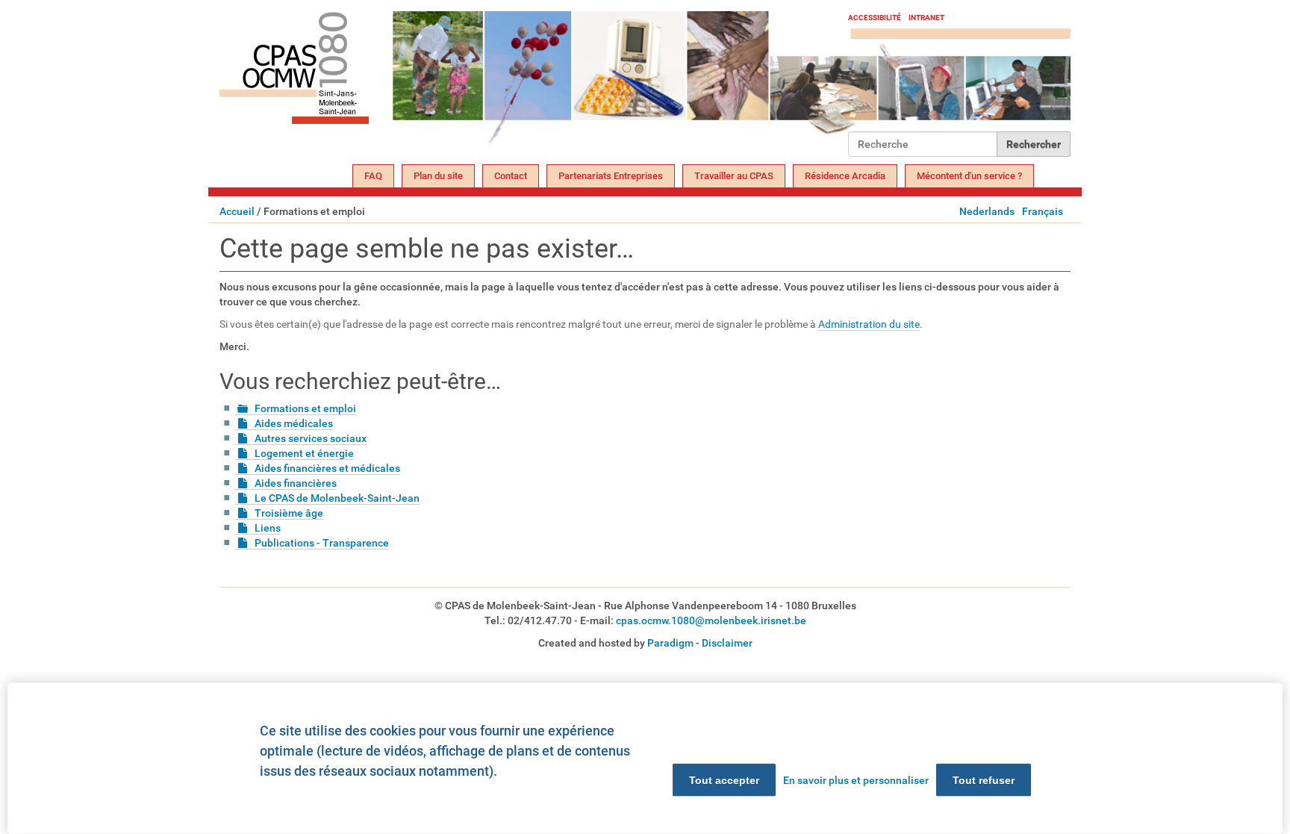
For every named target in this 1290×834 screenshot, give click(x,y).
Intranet (926, 17)
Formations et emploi (305, 408)
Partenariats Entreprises (610, 175)
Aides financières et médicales (327, 468)
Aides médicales (294, 423)
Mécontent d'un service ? (969, 175)
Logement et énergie (304, 453)
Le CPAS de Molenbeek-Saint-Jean (337, 498)
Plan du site (438, 175)
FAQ (373, 175)
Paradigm (670, 643)
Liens (268, 528)
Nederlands (987, 211)
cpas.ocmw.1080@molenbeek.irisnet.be (711, 620)
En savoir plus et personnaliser (856, 780)
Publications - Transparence (322, 543)
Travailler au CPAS (733, 175)
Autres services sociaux (311, 438)
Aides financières (296, 483)
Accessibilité (874, 17)
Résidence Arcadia (845, 175)
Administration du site (869, 324)
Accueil (237, 211)
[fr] (533, 84)
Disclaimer (727, 643)
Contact (510, 175)
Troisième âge (289, 513)
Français (1042, 211)
